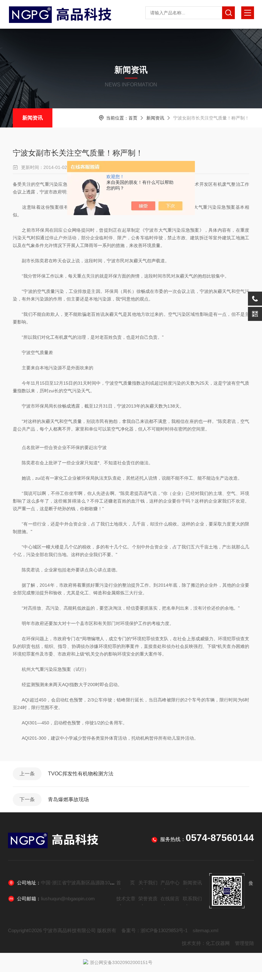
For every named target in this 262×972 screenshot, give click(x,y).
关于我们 (148, 882)
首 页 (125, 882)
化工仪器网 (218, 943)
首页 (132, 117)
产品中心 (170, 882)
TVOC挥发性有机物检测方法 (80, 773)
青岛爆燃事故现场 (68, 799)
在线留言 (170, 898)
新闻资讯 (32, 117)
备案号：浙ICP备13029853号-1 (154, 930)
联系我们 (192, 898)
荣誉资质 (148, 898)
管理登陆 (244, 943)
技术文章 (125, 898)
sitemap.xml (205, 930)
